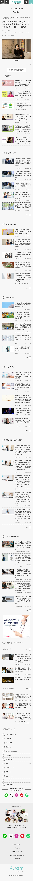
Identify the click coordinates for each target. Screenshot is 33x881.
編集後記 (17, 858)
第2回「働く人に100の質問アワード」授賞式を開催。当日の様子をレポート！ (23, 669)
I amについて (17, 844)
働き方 (16, 179)
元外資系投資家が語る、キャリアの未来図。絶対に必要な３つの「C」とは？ (23, 254)
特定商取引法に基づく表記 (17, 855)
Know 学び (9, 742)
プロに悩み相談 (21, 551)
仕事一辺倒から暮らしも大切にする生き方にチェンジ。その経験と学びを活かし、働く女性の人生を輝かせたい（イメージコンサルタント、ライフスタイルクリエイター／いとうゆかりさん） (23, 515)
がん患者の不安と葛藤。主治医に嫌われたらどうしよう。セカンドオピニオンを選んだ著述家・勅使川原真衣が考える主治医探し (23, 243)
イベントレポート (19, 700)
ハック (16, 88)
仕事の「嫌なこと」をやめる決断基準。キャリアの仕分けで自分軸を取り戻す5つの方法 (23, 206)
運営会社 (17, 848)
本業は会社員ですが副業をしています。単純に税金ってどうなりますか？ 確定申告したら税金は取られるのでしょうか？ (23, 573)
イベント (17, 664)
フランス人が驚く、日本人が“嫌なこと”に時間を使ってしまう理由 (23, 348)
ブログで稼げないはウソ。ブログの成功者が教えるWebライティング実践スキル (23, 105)
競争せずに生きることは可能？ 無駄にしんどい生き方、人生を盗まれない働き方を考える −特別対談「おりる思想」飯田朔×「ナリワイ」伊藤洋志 (23, 399)
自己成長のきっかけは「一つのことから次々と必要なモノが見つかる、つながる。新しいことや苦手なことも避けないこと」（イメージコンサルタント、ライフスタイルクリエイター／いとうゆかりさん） (23, 481)
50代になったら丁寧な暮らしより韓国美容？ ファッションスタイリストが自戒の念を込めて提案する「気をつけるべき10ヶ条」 (23, 277)
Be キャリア (9, 738)
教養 (16, 309)
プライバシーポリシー (17, 851)
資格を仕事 (17, 457)
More (26, 215)
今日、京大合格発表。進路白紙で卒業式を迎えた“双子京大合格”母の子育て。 (23, 305)
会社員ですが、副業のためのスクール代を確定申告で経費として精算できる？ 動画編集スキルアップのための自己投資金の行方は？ (23, 587)
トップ (3, 30)
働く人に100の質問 (11, 751)
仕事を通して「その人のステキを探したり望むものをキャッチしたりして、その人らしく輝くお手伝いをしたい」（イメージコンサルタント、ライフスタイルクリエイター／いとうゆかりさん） (23, 498)
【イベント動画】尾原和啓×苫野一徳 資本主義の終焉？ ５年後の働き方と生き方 (23, 705)
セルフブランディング (20, 283)
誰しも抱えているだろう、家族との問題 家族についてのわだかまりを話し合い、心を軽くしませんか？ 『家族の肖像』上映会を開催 (23, 658)
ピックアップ (9, 780)
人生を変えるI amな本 (20, 109)
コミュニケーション (19, 332)
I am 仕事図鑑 (10, 784)
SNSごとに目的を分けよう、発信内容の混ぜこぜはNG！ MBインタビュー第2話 (23, 139)
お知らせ (8, 772)
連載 (7, 763)
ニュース (17, 674)
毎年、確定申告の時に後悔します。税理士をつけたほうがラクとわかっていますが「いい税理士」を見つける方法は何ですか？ (23, 545)
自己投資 (17, 235)
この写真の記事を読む (16, 70)
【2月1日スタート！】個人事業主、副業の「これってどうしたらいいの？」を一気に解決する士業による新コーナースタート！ (23, 600)
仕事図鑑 (17, 122)
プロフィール (9, 776)
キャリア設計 (18, 168)
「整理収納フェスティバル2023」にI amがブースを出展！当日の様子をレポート (23, 696)
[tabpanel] (16, 50)
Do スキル (9, 747)
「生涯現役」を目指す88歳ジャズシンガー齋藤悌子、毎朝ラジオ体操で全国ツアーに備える (23, 410)
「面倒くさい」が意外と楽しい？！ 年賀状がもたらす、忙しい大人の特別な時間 (23, 231)
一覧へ (26, 649)
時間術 (16, 353)
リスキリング (18, 564)
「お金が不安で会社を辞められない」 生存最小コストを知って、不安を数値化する (23, 185)
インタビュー (8, 30)
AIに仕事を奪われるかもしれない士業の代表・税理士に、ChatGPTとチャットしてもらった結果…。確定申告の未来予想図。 (23, 559)
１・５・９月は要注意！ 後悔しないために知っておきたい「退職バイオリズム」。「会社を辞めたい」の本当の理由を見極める (23, 162)
